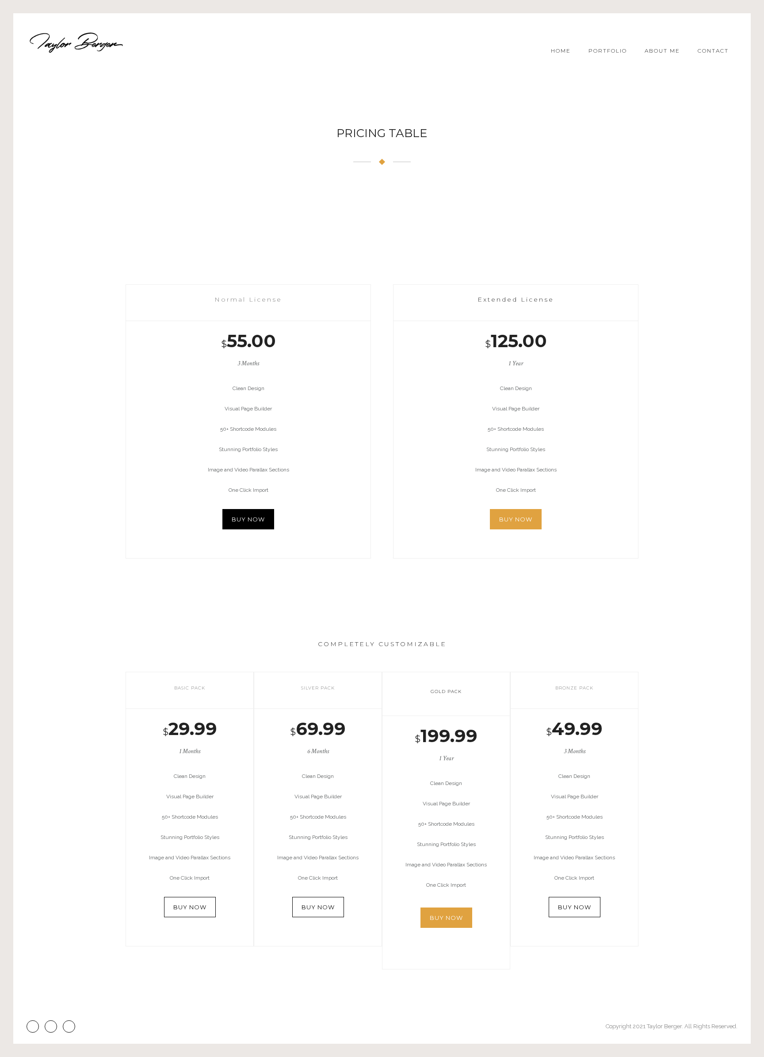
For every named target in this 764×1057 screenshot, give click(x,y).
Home (561, 50)
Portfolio (607, 50)
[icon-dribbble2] (69, 1026)
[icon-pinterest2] (53, 1026)
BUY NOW (248, 519)
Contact (713, 50)
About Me (662, 50)
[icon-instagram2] (35, 1026)
